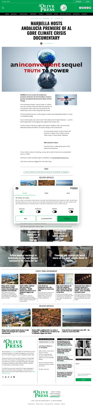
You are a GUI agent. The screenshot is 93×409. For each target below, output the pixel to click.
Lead (51, 18)
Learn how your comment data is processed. (58, 226)
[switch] (38, 212)
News (36, 161)
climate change (40, 172)
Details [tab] (46, 193)
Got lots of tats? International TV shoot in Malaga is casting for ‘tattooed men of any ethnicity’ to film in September (64, 366)
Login (87, 1)
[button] (52, 342)
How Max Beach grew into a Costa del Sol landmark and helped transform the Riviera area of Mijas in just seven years (64, 343)
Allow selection (46, 218)
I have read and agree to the (84, 374)
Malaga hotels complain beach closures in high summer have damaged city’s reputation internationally (9, 288)
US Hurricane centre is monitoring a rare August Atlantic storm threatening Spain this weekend (65, 358)
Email (78, 363)
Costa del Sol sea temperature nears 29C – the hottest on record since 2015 (46, 288)
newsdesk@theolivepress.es (60, 158)
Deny (25, 218)
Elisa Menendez (48, 43)
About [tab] (68, 193)
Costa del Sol (49, 172)
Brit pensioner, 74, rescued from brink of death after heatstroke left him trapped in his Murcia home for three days (64, 374)
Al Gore (26, 172)
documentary (57, 172)
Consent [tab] (25, 193)
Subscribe (78, 1)
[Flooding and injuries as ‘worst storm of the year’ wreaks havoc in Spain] (60, 236)
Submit (83, 380)
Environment (45, 18)
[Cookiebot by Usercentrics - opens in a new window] (71, 188)
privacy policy (83, 375)
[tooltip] (80, 8)
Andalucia (32, 172)
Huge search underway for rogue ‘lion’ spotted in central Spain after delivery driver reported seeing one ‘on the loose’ (64, 289)
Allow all (67, 218)
